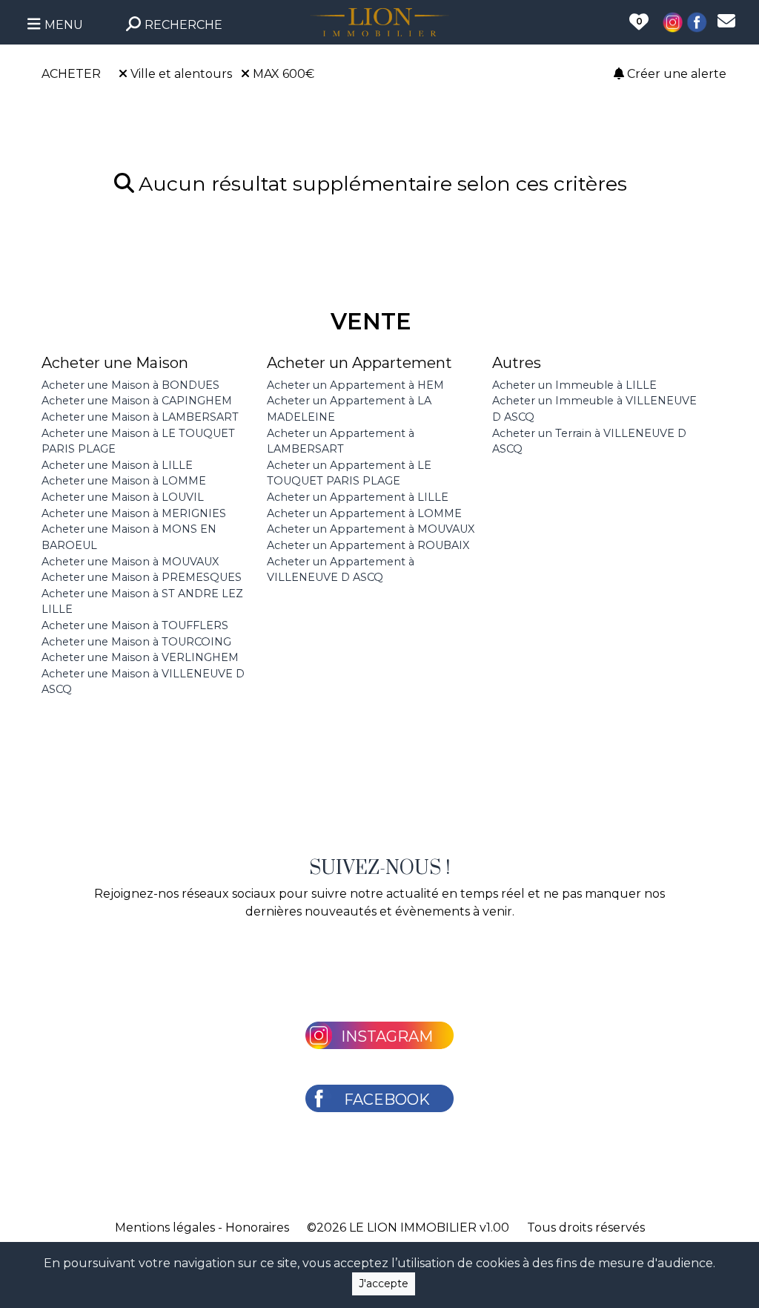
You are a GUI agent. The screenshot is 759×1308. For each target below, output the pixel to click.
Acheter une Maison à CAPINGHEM (137, 400)
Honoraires (257, 1227)
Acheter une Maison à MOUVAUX (130, 561)
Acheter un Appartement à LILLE (357, 497)
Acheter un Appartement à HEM (355, 385)
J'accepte (383, 1283)
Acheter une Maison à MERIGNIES (134, 513)
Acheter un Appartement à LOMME (364, 513)
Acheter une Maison (115, 363)
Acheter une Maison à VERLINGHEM (140, 657)
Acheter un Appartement (359, 363)
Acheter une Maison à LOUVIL (123, 497)
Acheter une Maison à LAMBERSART (140, 417)
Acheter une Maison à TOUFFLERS (135, 625)
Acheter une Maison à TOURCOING (136, 641)
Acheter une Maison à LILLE (117, 465)
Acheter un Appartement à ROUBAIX (368, 545)
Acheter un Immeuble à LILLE (574, 385)
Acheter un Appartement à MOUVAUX (370, 529)
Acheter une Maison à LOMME (124, 480)
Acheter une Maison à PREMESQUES (142, 577)
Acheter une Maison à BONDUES (130, 385)
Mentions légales (165, 1227)
